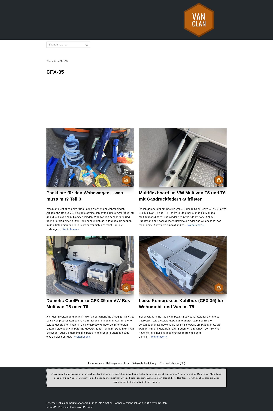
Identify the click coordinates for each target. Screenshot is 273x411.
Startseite (51, 61)
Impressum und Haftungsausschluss (108, 363)
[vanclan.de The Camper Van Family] (199, 20)
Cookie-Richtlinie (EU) (172, 363)
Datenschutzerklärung (144, 363)
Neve (49, 407)
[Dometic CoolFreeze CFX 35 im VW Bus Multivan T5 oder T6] (90, 265)
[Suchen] (86, 45)
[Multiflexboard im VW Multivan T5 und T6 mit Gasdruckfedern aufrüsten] (183, 157)
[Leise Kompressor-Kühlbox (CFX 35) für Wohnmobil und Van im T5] (183, 265)
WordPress (83, 407)
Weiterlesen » (71, 229)
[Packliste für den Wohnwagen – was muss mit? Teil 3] (90, 157)
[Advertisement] (136, 104)
